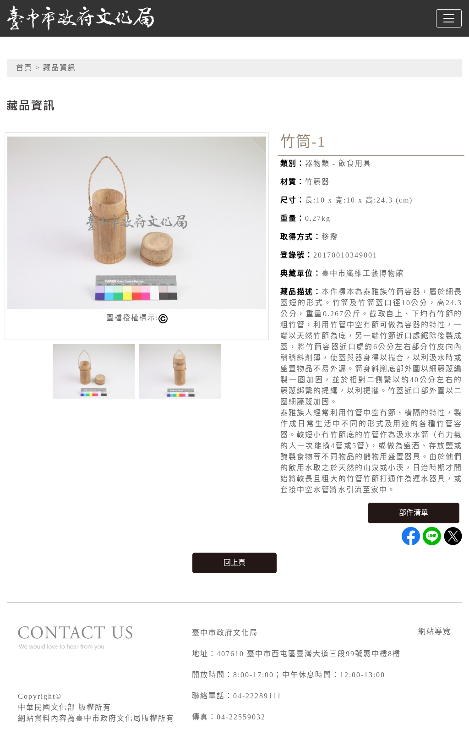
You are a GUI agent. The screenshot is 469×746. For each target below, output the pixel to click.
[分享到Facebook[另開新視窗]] (411, 536)
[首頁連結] (80, 18)
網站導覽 (434, 631)
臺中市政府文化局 (225, 632)
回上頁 (234, 562)
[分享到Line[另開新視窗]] (432, 536)
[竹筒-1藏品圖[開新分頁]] (136, 222)
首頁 (24, 67)
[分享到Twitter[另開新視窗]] (453, 536)
